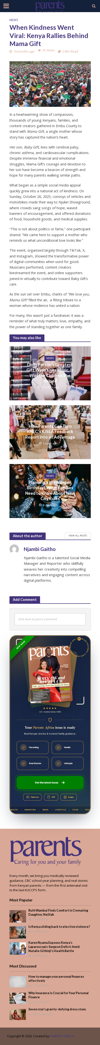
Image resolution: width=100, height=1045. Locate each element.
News (13, 20)
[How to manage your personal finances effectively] (17, 981)
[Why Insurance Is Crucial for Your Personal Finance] (17, 998)
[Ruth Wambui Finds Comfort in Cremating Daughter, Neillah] (17, 916)
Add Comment (42, 1014)
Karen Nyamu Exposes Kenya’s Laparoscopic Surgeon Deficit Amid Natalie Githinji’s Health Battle (54, 947)
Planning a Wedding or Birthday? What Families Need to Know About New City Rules (50, 490)
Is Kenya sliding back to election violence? (59, 927)
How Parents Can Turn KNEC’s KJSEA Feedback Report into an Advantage (50, 432)
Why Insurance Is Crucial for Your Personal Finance (58, 995)
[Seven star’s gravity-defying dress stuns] (17, 1014)
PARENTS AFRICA (62, 1036)
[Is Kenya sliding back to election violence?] (17, 932)
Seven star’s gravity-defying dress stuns (57, 1009)
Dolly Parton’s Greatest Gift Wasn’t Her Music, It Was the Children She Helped (50, 372)
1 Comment (41, 985)
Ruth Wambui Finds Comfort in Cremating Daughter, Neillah (58, 912)
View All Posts (78, 535)
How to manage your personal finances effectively (56, 979)
